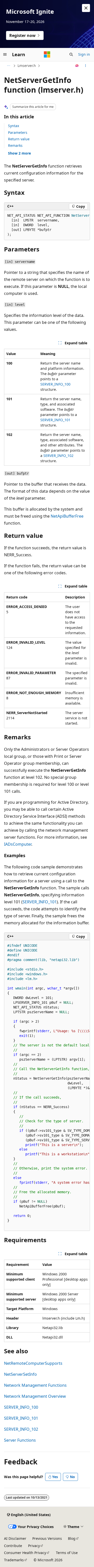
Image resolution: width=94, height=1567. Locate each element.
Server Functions (20, 1440)
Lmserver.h (27, 65)
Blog (71, 1538)
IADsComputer (17, 844)
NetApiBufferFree (67, 516)
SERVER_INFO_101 (55, 419)
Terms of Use (67, 1552)
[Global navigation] (5, 54)
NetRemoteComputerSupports (33, 1363)
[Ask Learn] (77, 66)
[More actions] (85, 66)
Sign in (84, 54)
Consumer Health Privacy (25, 1552)
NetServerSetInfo (20, 1374)
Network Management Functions (35, 1385)
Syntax (13, 125)
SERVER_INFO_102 (58, 455)
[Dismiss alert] (86, 8)
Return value (19, 139)
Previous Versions (47, 1538)
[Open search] (71, 54)
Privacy (34, 1545)
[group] (47, 225)
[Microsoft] (47, 54)
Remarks (15, 145)
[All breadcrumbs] (8, 66)
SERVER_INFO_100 (55, 384)
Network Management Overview (35, 1396)
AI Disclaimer (15, 1538)
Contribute (13, 1545)
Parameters (17, 132)
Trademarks (14, 1560)
